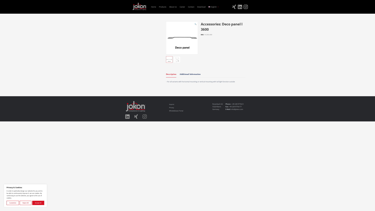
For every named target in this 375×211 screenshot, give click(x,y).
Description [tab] (171, 74)
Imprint (171, 104)
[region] (25, 195)
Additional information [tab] (190, 74)
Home (153, 7)
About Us (173, 7)
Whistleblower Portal (176, 111)
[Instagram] (245, 6)
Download (201, 7)
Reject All (26, 203)
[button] (195, 24)
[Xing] (234, 6)
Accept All (38, 203)
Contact (191, 7)
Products (162, 7)
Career (182, 7)
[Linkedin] (240, 6)
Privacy (171, 108)
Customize (12, 203)
